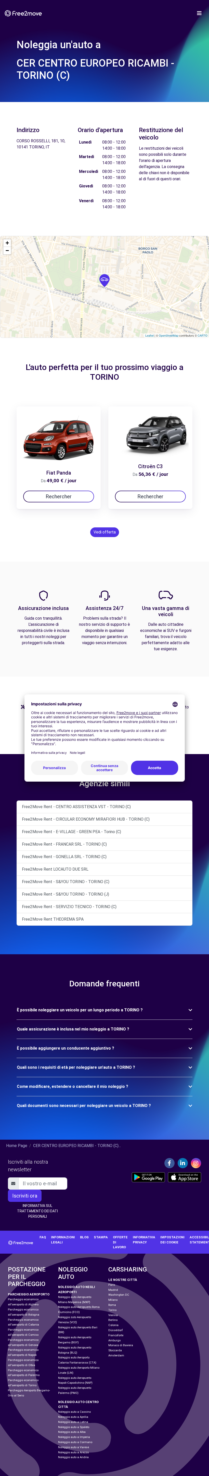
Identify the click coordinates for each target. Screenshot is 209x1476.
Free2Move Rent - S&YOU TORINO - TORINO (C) (65, 881)
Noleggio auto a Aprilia (73, 1417)
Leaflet (149, 335)
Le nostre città (122, 1280)
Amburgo (114, 1340)
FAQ (43, 1237)
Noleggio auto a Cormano (75, 1442)
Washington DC (118, 1294)
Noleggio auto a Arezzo (73, 1452)
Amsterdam (116, 1355)
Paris (111, 1285)
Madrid (113, 1290)
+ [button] (7, 243)
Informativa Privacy (144, 1239)
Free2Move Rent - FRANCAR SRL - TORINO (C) (64, 844)
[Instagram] (196, 1163)
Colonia (113, 1325)
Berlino (112, 1320)
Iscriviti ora (24, 1196)
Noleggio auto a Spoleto (73, 1427)
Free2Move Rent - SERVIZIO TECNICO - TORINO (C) (69, 906)
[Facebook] (169, 1163)
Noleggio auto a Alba (72, 1432)
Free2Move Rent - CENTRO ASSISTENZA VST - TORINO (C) (76, 806)
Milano (112, 1300)
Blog (84, 1237)
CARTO (202, 335)
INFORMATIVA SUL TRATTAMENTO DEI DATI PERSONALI (37, 1211)
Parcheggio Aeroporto (28, 1294)
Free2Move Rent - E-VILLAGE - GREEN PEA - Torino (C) (71, 831)
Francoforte (115, 1335)
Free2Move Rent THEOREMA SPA (53, 919)
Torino (112, 1310)
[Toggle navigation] (199, 13)
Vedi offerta (105, 532)
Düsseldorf (115, 1330)
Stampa (101, 1237)
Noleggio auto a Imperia (74, 1437)
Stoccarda (115, 1350)
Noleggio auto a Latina (73, 1422)
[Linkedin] (183, 1163)
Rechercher (59, 496)
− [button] (7, 250)
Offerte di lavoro (120, 1242)
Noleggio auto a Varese (73, 1447)
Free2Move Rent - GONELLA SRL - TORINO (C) (64, 856)
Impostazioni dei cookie (172, 1239)
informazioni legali (63, 1239)
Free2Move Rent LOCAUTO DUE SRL (55, 869)
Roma (112, 1305)
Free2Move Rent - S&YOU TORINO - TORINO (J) (65, 894)
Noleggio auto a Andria (73, 1457)
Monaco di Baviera (120, 1345)
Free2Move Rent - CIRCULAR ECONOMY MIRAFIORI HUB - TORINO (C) (86, 819)
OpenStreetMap (168, 335)
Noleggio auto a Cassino (74, 1412)
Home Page (16, 1145)
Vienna (113, 1315)
